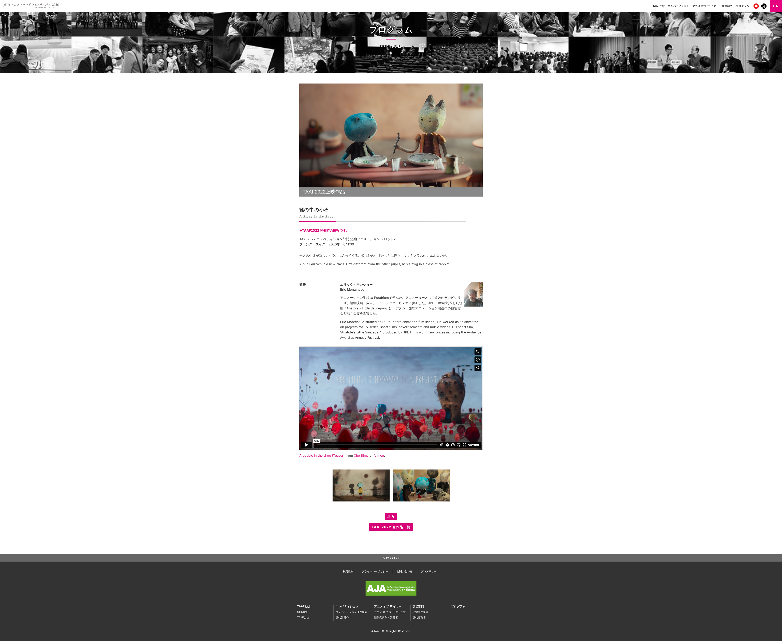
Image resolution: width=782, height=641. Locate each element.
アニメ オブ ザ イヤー (705, 6)
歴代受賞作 (342, 617)
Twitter (764, 6)
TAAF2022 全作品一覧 (391, 527)
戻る (390, 516)
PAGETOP (392, 558)
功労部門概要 (420, 612)
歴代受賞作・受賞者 (386, 617)
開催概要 (302, 612)
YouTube (756, 6)
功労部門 (727, 6)
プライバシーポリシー (375, 571)
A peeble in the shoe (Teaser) (322, 455)
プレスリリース (430, 571)
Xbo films (361, 455)
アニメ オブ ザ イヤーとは (390, 612)
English (776, 6)
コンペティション (678, 6)
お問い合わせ (404, 571)
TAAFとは (659, 6)
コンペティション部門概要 (351, 612)
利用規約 (348, 571)
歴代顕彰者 (419, 617)
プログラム (742, 6)
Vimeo (379, 455)
